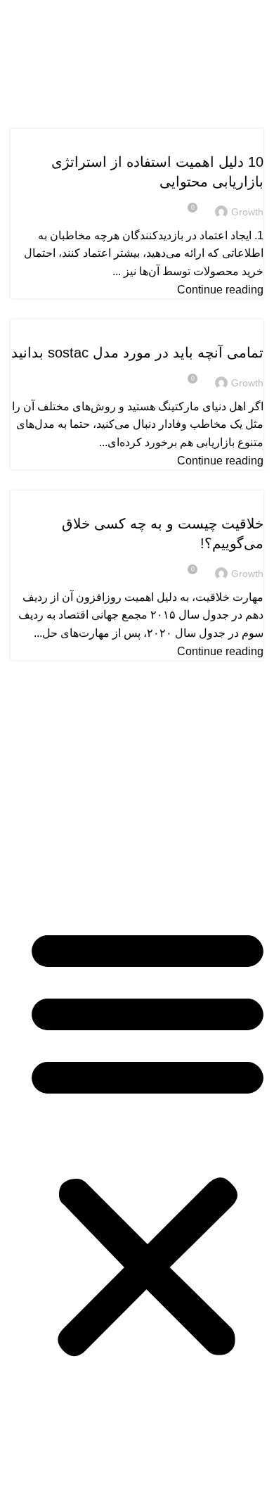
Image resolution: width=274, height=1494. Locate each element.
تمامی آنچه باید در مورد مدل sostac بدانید (137, 352)
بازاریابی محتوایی (226, 137)
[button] (147, 1141)
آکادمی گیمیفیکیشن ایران (203, 834)
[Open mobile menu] (257, 14)
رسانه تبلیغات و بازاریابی (205, 809)
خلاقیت (243, 499)
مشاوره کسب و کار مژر (205, 859)
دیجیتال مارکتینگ (226, 328)
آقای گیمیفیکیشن (222, 784)
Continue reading (220, 290)
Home (205, 81)
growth (189, 53)
